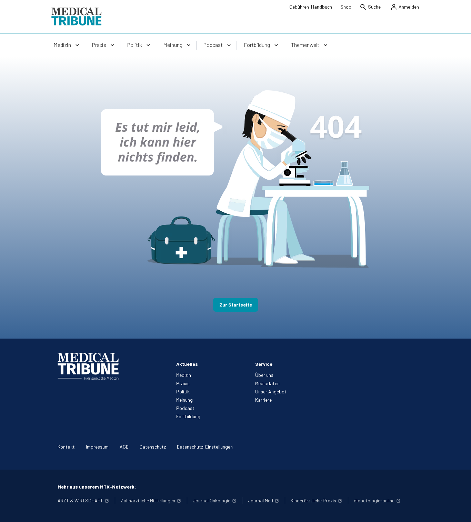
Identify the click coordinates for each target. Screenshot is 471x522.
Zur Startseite (235, 305)
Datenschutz (153, 447)
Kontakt (66, 447)
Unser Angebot (271, 391)
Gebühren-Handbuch (310, 7)
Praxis (183, 383)
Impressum (97, 447)
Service (263, 364)
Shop (345, 7)
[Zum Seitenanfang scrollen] (458, 509)
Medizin (183, 375)
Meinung (184, 400)
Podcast (185, 408)
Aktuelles (187, 364)
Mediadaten (267, 383)
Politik (183, 391)
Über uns (264, 375)
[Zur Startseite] (76, 17)
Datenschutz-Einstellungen (205, 447)
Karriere (263, 400)
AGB (124, 447)
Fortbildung (188, 416)
